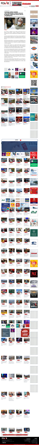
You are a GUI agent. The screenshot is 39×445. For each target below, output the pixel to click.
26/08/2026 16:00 (4, 342)
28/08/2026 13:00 (3, 103)
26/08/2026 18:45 (11, 314)
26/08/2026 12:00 (4, 360)
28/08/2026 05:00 (11, 122)
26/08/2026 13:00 (26, 342)
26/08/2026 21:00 (19, 293)
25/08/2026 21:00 (26, 414)
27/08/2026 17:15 (19, 232)
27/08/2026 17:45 (11, 232)
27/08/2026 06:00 (11, 273)
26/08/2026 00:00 (4, 414)
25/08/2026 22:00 (19, 414)
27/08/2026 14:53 (4, 252)
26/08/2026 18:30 (19, 314)
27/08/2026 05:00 (19, 273)
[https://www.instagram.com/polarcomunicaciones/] (10, 4)
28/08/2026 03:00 (26, 122)
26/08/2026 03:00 (11, 396)
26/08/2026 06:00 (19, 378)
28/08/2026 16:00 (11, 94)
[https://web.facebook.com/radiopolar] (10, 2)
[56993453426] (10, 1)
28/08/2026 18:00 (4, 162)
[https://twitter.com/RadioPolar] (10, 3)
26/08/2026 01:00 (26, 396)
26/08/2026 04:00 (4, 396)
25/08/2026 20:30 (4, 432)
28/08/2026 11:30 (18, 103)
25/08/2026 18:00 (26, 432)
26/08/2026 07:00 (11, 378)
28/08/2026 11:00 (26, 103)
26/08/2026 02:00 (19, 396)
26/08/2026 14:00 (19, 342)
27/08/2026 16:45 (4, 242)
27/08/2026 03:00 (4, 283)
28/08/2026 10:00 (12, 182)
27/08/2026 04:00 (26, 273)
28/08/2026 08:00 (27, 182)
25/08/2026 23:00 (11, 414)
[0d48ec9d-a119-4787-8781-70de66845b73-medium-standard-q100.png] (5, 4)
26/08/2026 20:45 (26, 293)
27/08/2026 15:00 (26, 242)
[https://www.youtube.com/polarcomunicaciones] (10, 4)
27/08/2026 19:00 (4, 232)
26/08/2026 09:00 (26, 360)
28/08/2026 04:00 (18, 122)
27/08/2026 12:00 (26, 252)
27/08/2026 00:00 (26, 283)
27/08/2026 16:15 (11, 242)
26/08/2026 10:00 (19, 360)
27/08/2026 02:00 (11, 283)
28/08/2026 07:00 (4, 192)
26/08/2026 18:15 (26, 314)
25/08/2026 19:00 (19, 432)
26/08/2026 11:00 (11, 360)
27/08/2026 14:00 (11, 252)
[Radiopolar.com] (1, 6)
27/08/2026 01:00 (19, 283)
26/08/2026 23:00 (4, 293)
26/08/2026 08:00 (4, 378)
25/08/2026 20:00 (11, 432)
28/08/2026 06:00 (3, 122)
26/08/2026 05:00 (26, 378)
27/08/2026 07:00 (4, 273)
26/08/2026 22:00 (11, 293)
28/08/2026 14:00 (26, 94)
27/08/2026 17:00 (26, 232)
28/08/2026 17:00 (3, 94)
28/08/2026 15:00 (18, 94)
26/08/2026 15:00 (11, 342)
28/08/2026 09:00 (19, 182)
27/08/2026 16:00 (19, 242)
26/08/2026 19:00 (4, 314)
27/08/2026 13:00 (19, 252)
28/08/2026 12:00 (11, 103)
